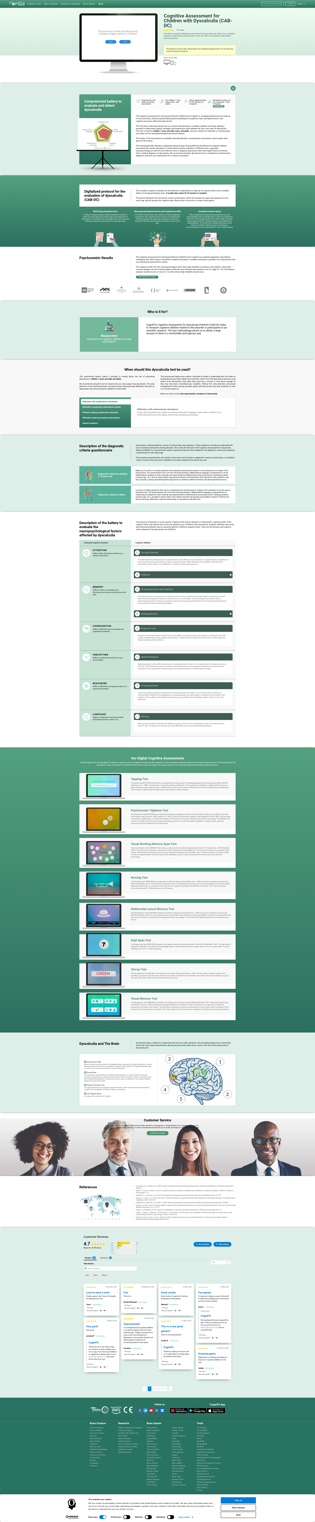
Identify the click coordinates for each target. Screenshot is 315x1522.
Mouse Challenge (178, 1466)
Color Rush (151, 1482)
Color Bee (176, 1441)
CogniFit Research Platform (177, 51)
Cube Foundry (177, 1449)
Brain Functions (96, 1452)
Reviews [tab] (88, 1258)
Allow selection (238, 1508)
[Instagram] (156, 1410)
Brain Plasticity (96, 1438)
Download (218, 106)
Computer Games (125, 1430)
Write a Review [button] (224, 1244)
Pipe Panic (151, 1436)
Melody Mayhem (153, 1479)
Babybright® (202, 1444)
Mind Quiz (201, 1460)
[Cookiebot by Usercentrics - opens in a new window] (72, 1517)
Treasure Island (153, 1449)
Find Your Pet (152, 1477)
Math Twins (176, 1460)
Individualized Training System (209, 1458)
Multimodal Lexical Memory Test (152, 909)
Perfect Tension (178, 1468)
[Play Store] (197, 1410)
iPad (95, 1275)
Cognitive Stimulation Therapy (209, 1463)
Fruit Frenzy (151, 1433)
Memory (93, 1460)
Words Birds (176, 1482)
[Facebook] (139, 1410)
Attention (93, 1466)
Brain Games (202, 1471)
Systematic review (125, 1449)
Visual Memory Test (144, 998)
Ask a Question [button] (204, 1244)
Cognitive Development (206, 1452)
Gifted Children (203, 1485)
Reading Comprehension (206, 1482)
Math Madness (152, 1466)
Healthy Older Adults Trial (128, 1433)
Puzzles (175, 1433)
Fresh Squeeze (177, 1452)
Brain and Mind (96, 1430)
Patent (199, 1438)
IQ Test (199, 1490)
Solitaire (150, 1441)
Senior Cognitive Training (128, 1444)
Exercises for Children (205, 1449)
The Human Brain (97, 1428)
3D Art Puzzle (152, 1485)
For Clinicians (202, 1430)
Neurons (93, 1436)
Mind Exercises (203, 1466)
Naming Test (139, 877)
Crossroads (176, 1447)
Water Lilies (176, 1477)
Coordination (95, 1458)
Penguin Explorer (178, 1436)
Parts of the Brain (97, 1433)
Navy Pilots (122, 1436)
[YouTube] (151, 1410)
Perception (94, 1463)
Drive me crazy (152, 1455)
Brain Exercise (202, 1455)
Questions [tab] (104, 1258)
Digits (174, 1438)
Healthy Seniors (124, 1441)
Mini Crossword (153, 1430)
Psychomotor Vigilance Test (149, 810)
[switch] (126, 1517)
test (87, 1275)
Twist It (175, 1474)
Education (201, 1436)
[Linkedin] (162, 1410)
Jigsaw (175, 1455)
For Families (201, 1428)
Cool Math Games (204, 1479)
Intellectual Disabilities (99, 1449)
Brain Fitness (95, 1441)
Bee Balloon (176, 1444)
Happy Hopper (177, 1428)
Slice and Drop (177, 1471)
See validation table (147, 277)
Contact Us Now (157, 1133)
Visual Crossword (154, 1458)
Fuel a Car (176, 1458)
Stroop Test (138, 969)
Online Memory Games (206, 1477)
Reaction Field (177, 1479)
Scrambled (151, 1474)
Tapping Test (139, 779)
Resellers (200, 1447)
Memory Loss (95, 1447)
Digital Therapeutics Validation (130, 1428)
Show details (184, 1517)
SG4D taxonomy (124, 1452)
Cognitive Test (34, 4)
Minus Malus (177, 1463)
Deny (238, 1515)
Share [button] (91, 1308)
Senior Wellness (124, 1438)
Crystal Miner (152, 1438)
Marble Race (152, 1468)
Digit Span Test (141, 940)
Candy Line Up (177, 1430)
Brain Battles (202, 1487)
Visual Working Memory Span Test (154, 844)
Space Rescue (152, 1463)
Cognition (94, 1444)
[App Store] (216, 1410)
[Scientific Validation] (157, 299)
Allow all (238, 1500)
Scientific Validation (70, 4)
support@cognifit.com (209, 1327)
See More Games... (179, 1485)
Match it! (150, 1460)
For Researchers (203, 1433)
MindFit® (200, 1441)
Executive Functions (98, 1455)
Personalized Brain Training (208, 1468)
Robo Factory (152, 1444)
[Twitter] (145, 1410)
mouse (104, 1275)
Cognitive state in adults (127, 1447)
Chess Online (152, 1428)
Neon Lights (151, 1452)
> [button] (170, 1389)
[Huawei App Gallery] (179, 1410)
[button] (101, 1311)
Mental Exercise (203, 1474)
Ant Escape (151, 1447)
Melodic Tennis (152, 1471)
